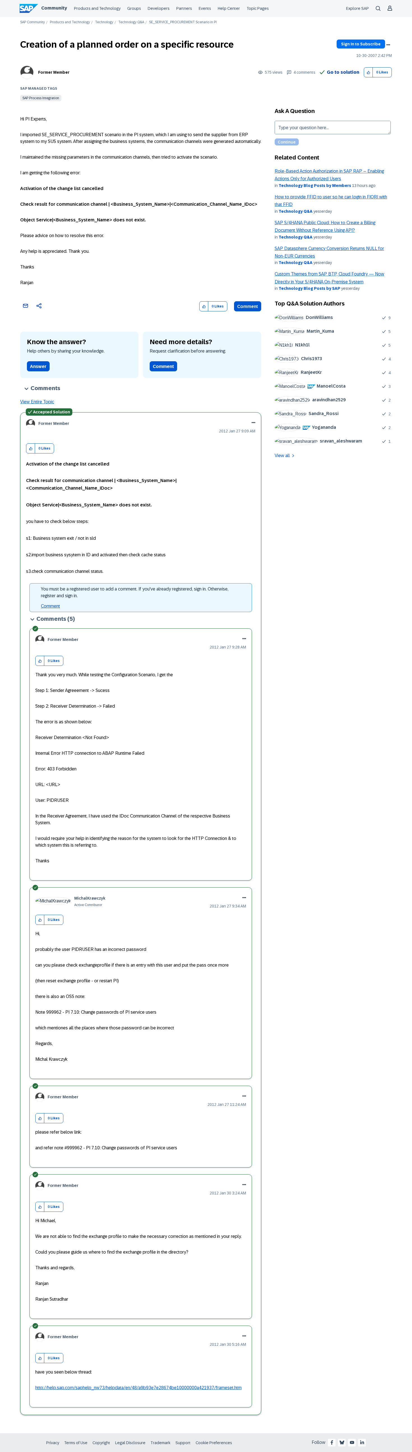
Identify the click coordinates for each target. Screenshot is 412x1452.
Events (205, 8)
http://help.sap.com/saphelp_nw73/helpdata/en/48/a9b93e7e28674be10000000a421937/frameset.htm (138, 1387)
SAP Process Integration (40, 98)
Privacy (52, 1443)
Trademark (160, 1443)
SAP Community (32, 22)
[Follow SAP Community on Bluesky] (342, 1442)
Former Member (54, 72)
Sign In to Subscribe (361, 44)
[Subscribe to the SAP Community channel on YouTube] (352, 1442)
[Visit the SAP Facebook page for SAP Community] (332, 1442)
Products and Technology (97, 8)
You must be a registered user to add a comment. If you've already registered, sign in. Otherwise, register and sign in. (134, 592)
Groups (134, 8)
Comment (247, 306)
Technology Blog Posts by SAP (309, 288)
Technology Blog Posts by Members (315, 185)
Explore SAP (357, 8)
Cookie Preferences (214, 1443)
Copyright (101, 1443)
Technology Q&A (131, 22)
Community (54, 8)
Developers (159, 8)
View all (282, 455)
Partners (184, 8)
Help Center (229, 8)
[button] (368, 72)
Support (183, 1443)
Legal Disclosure (130, 1443)
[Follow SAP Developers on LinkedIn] (362, 1442)
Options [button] (388, 45)
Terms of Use (75, 1443)
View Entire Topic (37, 401)
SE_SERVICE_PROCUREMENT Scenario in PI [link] (183, 22)
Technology (104, 22)
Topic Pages (258, 8)
